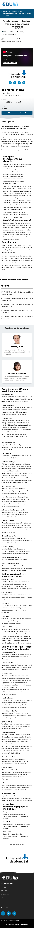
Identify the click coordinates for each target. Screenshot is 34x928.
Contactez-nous (5, 894)
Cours (20, 11)
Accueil (14, 11)
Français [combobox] (4, 907)
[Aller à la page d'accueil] (14, 4)
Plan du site (4, 890)
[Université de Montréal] (17, 858)
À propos (3, 887)
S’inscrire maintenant (17, 113)
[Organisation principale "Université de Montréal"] (17, 74)
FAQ (2, 897)
